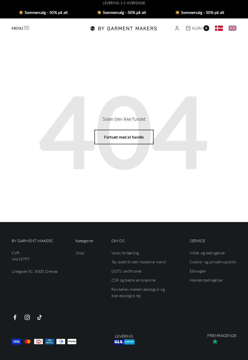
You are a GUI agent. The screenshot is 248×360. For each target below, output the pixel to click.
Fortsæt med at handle (124, 137)
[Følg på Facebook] (15, 317)
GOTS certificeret (126, 271)
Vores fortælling (125, 252)
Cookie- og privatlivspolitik (213, 261)
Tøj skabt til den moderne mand (138, 261)
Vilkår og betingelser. (208, 252)
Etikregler (198, 271)
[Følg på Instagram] (27, 317)
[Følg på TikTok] (39, 317)
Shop (80, 252)
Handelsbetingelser (206, 280)
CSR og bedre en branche (133, 280)
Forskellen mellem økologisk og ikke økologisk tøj (138, 292)
